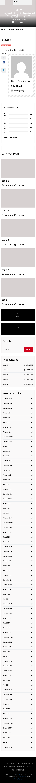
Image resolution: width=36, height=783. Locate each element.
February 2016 (7, 661)
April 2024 (6, 422)
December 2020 (8, 523)
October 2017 (7, 613)
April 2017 (6, 628)
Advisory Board (15, 763)
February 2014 (7, 718)
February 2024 (7, 432)
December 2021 (8, 494)
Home (6, 763)
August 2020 (7, 532)
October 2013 (7, 728)
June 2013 (6, 737)
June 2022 (6, 480)
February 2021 (7, 518)
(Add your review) (10, 137)
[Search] (13, 22)
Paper (5, 767)
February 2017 (7, 632)
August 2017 (7, 618)
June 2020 (6, 537)
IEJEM (18, 10)
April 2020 (6, 542)
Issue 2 (5, 270)
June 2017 (6, 623)
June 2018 (6, 594)
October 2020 (7, 527)
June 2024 (6, 418)
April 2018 (6, 599)
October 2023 (7, 442)
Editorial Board (26, 763)
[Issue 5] (9, 2)
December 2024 (8, 403)
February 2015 (7, 690)
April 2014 (6, 714)
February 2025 (7, 399)
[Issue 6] (18, 168)
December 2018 (8, 580)
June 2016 (6, 652)
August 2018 (7, 589)
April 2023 (6, 456)
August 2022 (7, 475)
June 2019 (6, 566)
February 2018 (7, 604)
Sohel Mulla (9, 50)
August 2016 (7, 647)
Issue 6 (5, 180)
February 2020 (7, 547)
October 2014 (7, 699)
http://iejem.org (19, 91)
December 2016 (8, 637)
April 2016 (6, 656)
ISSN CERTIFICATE (18, 770)
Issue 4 (5, 240)
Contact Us (20, 767)
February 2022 (7, 489)
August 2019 (7, 561)
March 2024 (7, 427)
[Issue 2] (18, 257)
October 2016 (7, 642)
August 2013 (7, 733)
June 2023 (6, 451)
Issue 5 (16, 1)
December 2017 (8, 609)
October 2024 (7, 408)
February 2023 (7, 461)
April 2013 (6, 742)
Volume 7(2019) (6, 45)
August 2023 (7, 446)
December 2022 (8, 465)
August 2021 (7, 504)
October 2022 (7, 470)
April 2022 (6, 484)
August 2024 (7, 413)
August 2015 (7, 675)
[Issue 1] (18, 287)
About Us (12, 767)
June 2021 (6, 508)
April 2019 (6, 570)
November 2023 (8, 437)
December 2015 (8, 666)
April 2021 (6, 513)
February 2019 (7, 575)
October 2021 (7, 499)
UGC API (29, 767)
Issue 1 (4, 299)
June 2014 (6, 709)
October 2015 (7, 671)
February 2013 (7, 747)
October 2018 (7, 585)
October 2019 (7, 556)
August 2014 (7, 704)
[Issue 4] (18, 228)
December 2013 (8, 723)
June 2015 (6, 680)
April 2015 (6, 685)
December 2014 (8, 694)
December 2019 (8, 551)
